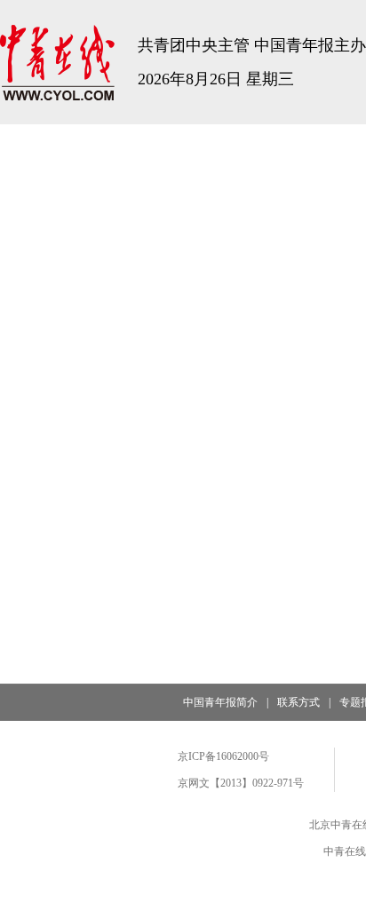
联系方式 (298, 702)
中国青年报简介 (220, 702)
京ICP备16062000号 (223, 756)
